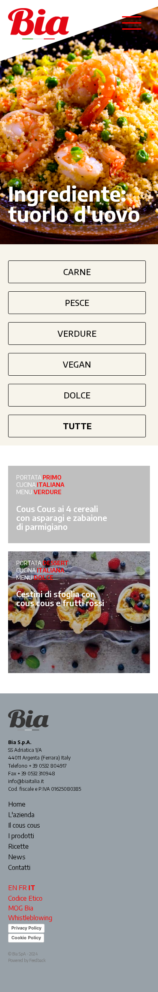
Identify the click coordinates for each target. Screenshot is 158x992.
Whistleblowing (30, 918)
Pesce (77, 302)
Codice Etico (25, 898)
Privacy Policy (26, 928)
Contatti (19, 867)
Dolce (77, 395)
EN (12, 888)
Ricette (18, 846)
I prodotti (21, 836)
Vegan (77, 364)
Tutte (77, 426)
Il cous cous (24, 825)
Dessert (56, 562)
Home (17, 804)
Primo (52, 477)
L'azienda (21, 815)
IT (31, 888)
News (17, 857)
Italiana (50, 484)
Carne (77, 272)
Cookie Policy (26, 937)
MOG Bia (20, 908)
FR (23, 888)
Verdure (77, 333)
